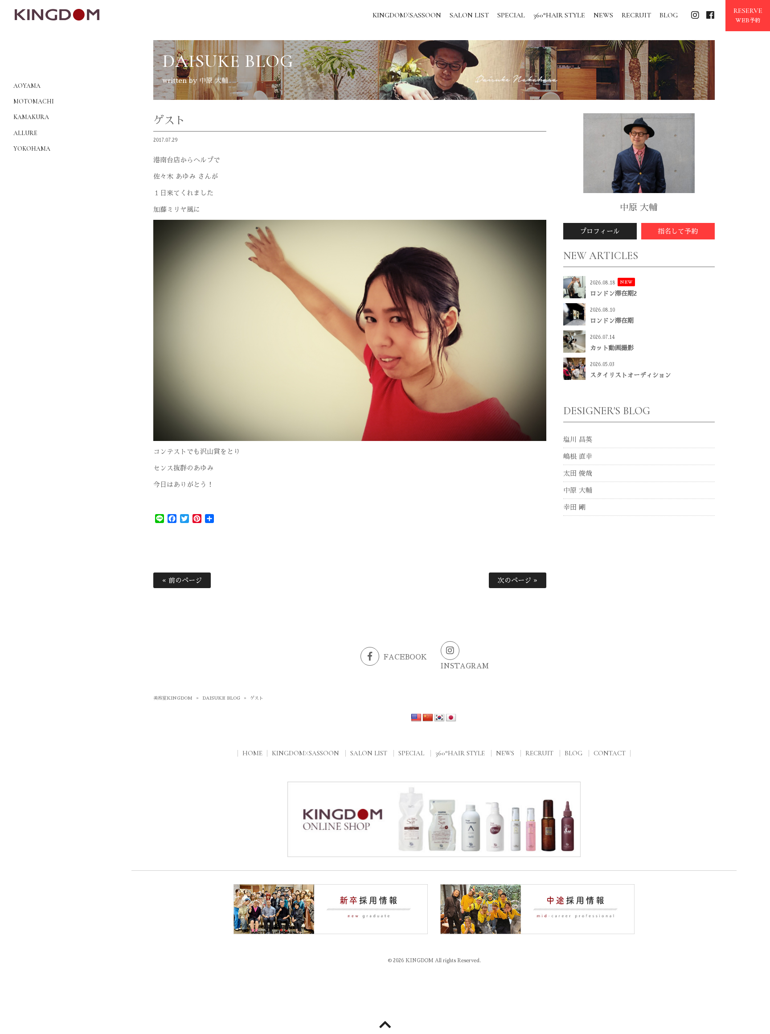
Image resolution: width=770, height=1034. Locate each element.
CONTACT (610, 753)
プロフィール (600, 231)
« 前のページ (182, 580)
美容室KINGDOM (172, 698)
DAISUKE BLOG (221, 698)
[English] (416, 717)
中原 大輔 (577, 490)
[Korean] (439, 717)
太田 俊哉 (577, 473)
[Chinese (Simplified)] (427, 717)
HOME (252, 753)
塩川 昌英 (577, 439)
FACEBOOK (405, 657)
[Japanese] (451, 717)
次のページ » (517, 580)
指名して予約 (678, 231)
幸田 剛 (574, 507)
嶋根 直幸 (577, 456)
